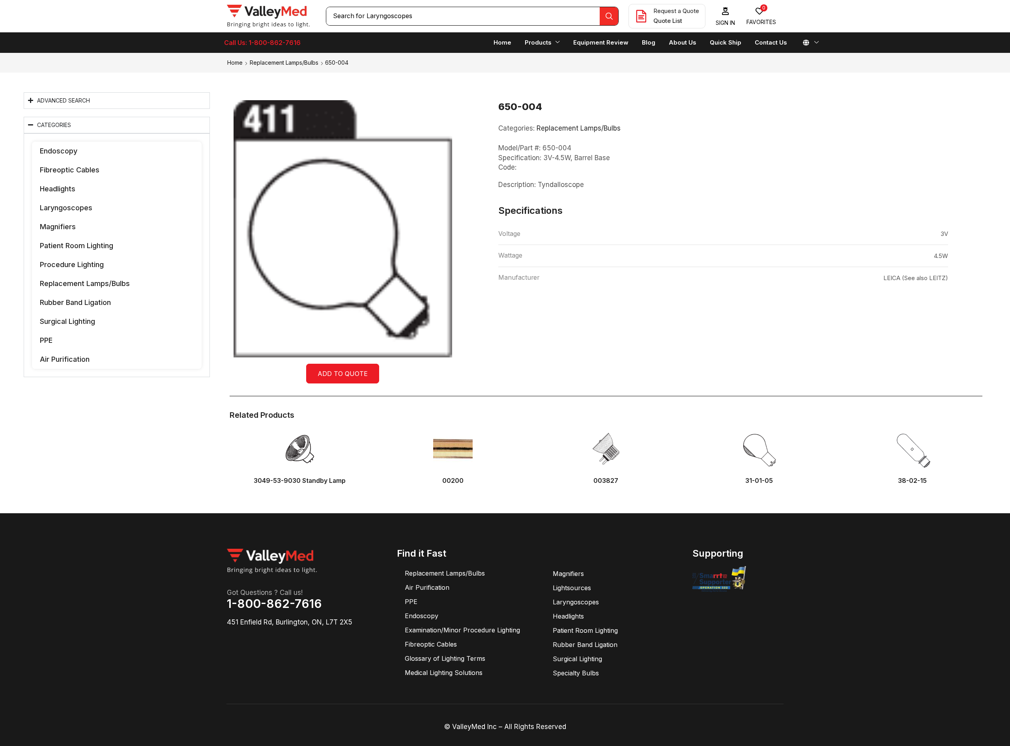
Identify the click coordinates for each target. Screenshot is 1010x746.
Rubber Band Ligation (75, 302)
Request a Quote (676, 11)
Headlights (57, 189)
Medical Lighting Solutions (444, 673)
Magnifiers (58, 226)
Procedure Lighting (72, 264)
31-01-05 (759, 480)
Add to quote (343, 374)
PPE (46, 340)
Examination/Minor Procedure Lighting (462, 630)
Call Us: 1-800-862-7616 (262, 43)
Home (235, 62)
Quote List (667, 20)
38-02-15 (912, 480)
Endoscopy (58, 151)
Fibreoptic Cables (69, 170)
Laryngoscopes (66, 208)
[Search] (609, 16)
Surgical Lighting (67, 321)
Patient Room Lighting (76, 245)
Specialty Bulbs (576, 673)
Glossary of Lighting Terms (445, 658)
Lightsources (572, 588)
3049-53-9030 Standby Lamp (300, 480)
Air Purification (65, 359)
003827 (605, 480)
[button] (725, 16)
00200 (453, 480)
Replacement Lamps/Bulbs (284, 62)
